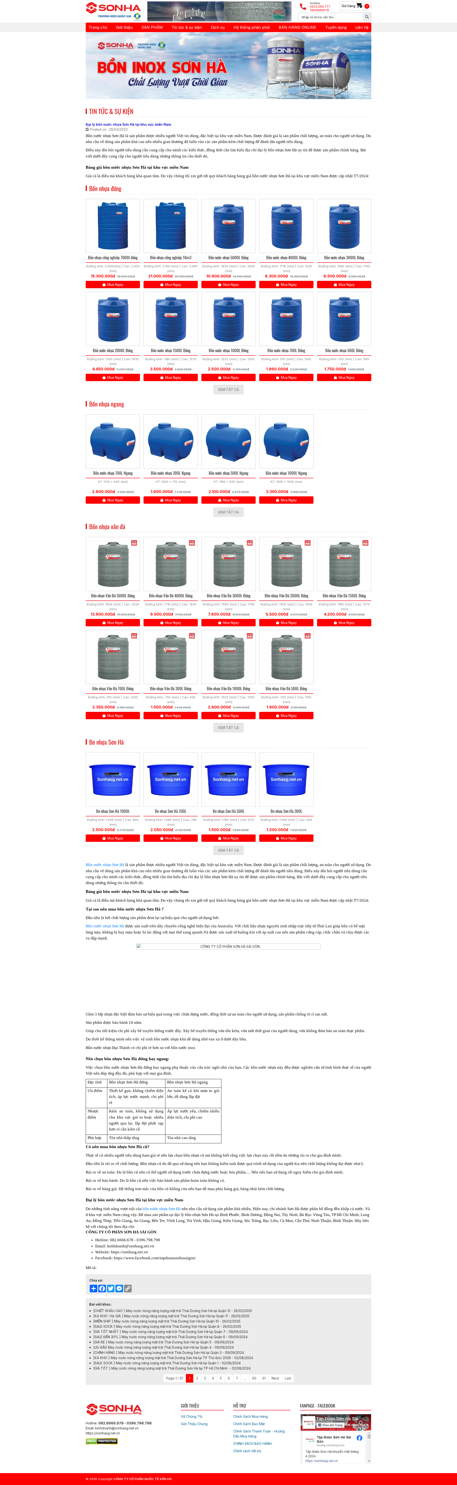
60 (254, 1378)
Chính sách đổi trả (247, 1451)
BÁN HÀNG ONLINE (297, 27)
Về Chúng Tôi (191, 1416)
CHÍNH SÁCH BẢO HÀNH (252, 1444)
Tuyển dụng (336, 27)
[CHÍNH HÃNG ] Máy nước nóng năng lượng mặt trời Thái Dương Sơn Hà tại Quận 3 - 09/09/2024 (168, 1353)
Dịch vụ (218, 27)
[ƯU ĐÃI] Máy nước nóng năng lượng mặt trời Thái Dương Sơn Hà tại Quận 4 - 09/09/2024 (163, 1347)
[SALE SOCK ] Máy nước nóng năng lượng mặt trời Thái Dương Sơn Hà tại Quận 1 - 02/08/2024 (167, 1363)
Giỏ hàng (355, 6)
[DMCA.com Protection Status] (102, 1440)
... (245, 1378)
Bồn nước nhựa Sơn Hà (105, 864)
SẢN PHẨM (152, 27)
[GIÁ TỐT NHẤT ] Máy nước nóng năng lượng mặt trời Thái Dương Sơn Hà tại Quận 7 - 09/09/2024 (170, 1332)
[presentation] (95, 65)
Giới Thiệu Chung (194, 1424)
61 (264, 1378)
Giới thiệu (124, 27)
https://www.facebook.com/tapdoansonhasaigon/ (155, 1258)
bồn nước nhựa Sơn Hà (162, 1209)
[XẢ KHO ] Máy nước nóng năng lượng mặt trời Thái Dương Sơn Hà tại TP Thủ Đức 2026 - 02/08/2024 (173, 1358)
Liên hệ (361, 27)
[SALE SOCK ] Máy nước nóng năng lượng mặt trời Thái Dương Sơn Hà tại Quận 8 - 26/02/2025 (167, 1326)
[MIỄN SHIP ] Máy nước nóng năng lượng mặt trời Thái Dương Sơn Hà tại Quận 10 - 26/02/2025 (166, 1321)
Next (275, 1378)
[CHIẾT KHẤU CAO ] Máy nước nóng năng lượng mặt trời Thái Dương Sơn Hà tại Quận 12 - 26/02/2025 (172, 1311)
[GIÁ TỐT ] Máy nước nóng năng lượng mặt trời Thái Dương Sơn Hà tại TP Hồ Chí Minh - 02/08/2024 (172, 1368)
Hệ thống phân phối (251, 27)
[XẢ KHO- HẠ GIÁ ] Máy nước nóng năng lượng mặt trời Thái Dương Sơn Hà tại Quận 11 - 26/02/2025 (171, 1316)
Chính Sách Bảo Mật (249, 1424)
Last (288, 1378)
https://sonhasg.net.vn (129, 1252)
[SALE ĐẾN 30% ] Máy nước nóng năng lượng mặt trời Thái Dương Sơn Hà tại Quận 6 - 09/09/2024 (170, 1337)
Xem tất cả (228, 390)
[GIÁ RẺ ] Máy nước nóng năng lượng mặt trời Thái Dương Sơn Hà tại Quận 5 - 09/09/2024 (163, 1342)
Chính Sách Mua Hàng (250, 1416)
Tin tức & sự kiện (187, 27)
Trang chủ (98, 27)
